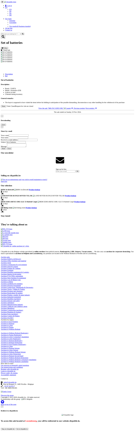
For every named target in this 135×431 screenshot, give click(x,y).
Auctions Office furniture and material (13, 261)
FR (10, 11)
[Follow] (2, 194)
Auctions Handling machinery (11, 299)
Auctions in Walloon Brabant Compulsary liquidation (18, 360)
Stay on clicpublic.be (8, 429)
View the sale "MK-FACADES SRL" (51, 108)
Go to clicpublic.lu (22, 429)
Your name (4, 138)
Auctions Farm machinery (9, 314)
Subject (3, 142)
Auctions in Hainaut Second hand (12, 356)
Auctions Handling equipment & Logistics (15, 272)
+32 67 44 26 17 (9, 386)
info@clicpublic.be (10, 382)
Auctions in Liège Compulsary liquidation (15, 337)
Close (3, 125)
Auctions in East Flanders (9, 322)
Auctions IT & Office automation (12, 276)
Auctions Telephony (7, 303)
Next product (90, 108)
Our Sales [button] (8, 19)
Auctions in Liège (7, 325)
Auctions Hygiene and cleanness (12, 291)
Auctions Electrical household (11, 285)
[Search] (22, 34)
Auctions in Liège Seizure (9, 350)
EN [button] (6, 7)
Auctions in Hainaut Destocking (11, 342)
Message (4, 146)
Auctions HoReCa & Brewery (11, 259)
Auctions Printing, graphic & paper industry (15, 295)
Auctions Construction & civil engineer (14, 265)
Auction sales (5, 257)
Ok (77, 171)
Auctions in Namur (7, 327)
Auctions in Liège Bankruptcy (11, 339)
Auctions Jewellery (7, 318)
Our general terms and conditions (12, 367)
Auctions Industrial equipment (11, 297)
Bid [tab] (6, 76)
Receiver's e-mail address (9, 140)
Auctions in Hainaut (7, 323)
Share (3, 106)
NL (10, 13)
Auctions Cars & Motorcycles (11, 280)
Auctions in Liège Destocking (11, 354)
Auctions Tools (6, 263)
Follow (5, 48)
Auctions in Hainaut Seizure (10, 348)
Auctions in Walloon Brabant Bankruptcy (14, 333)
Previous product (79, 108)
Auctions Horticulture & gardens (12, 293)
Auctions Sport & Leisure (9, 266)
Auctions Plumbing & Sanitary (11, 312)
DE (10, 15)
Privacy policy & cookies (9, 373)
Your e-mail (5, 135)
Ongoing (12, 21)
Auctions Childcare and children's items (14, 306)
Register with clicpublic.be (10, 369)
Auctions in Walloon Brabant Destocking (14, 358)
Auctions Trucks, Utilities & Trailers (13, 289)
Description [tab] (9, 74)
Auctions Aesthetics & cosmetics (12, 284)
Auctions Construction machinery (12, 310)
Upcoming (12, 22)
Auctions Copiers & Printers (10, 316)
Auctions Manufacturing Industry (12, 304)
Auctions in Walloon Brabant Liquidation (14, 361)
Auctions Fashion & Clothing (10, 268)
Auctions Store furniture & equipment (13, 278)
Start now (4, 181)
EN (10, 9)
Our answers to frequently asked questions (15, 365)
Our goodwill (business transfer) (20, 26)
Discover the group (7, 395)
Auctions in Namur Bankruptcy (11, 335)
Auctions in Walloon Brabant (10, 329)
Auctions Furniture (7, 270)
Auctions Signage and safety (10, 301)
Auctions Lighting (7, 282)
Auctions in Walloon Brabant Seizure (13, 352)
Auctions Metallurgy (8, 308)
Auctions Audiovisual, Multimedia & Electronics (17, 287)
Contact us (8, 30)
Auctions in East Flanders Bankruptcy (13, 344)
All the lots (8, 28)
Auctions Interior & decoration (11, 274)
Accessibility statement (8, 375)
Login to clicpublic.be (8, 371)
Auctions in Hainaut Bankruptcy (11, 341)
